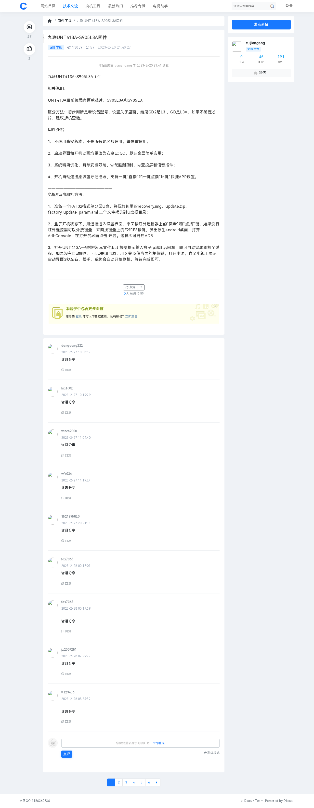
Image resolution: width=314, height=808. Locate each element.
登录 (79, 316)
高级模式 (213, 752)
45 (261, 57)
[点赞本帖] (29, 49)
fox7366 (67, 559)
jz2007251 (69, 649)
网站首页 (48, 6)
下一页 (156, 782)
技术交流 (70, 6)
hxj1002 (67, 388)
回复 (68, 370)
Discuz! (289, 801)
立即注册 (131, 316)
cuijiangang (255, 43)
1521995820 (70, 516)
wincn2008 (69, 431)
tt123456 (67, 692)
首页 (50, 21)
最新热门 (115, 6)
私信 (262, 73)
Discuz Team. (254, 801)
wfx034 (66, 474)
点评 (66, 754)
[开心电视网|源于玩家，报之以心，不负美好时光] (23, 6)
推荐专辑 (137, 6)
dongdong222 (72, 345)
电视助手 (160, 6)
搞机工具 (93, 6)
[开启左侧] (44, 38)
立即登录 (159, 743)
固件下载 (65, 21)
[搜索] (272, 6)
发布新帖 (261, 24)
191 (280, 57)
